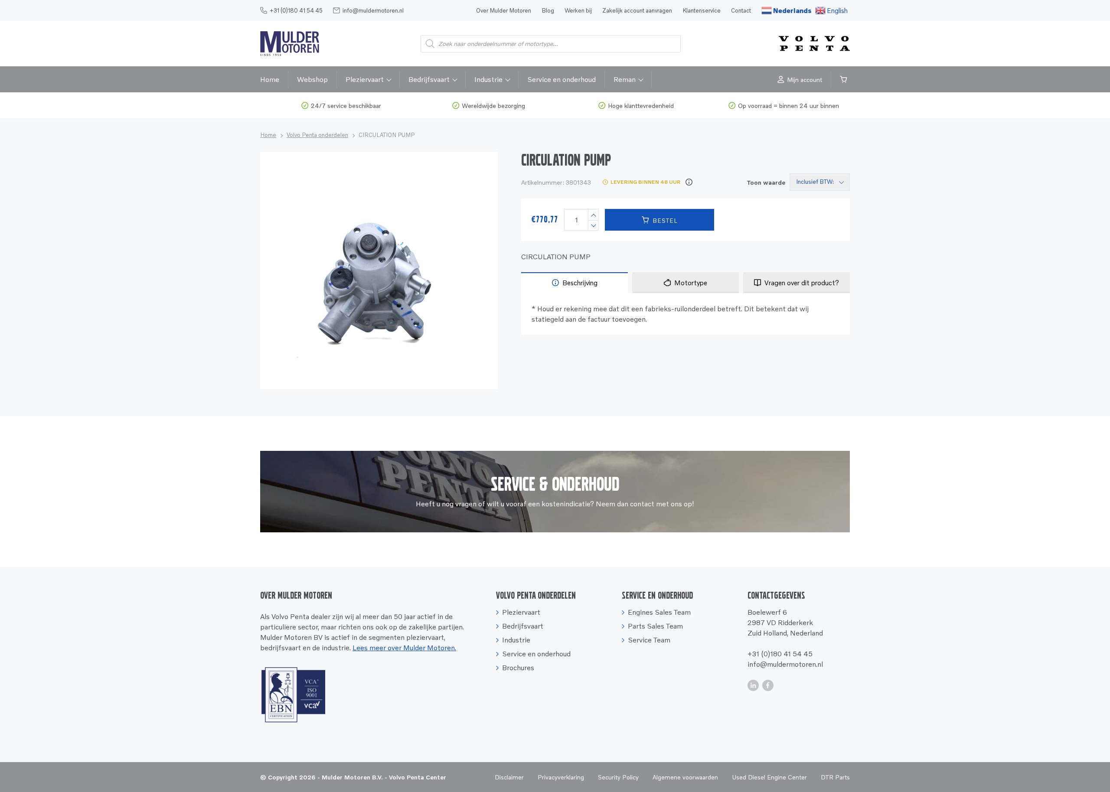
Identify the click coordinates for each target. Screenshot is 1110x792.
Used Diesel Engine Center (769, 777)
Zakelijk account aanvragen (637, 10)
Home (269, 79)
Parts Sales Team (655, 626)
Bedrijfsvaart (429, 79)
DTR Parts (835, 777)
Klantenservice (701, 10)
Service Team (649, 640)
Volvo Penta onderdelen (317, 134)
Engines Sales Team (659, 612)
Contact (741, 10)
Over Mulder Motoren (503, 10)
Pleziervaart (365, 79)
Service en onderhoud (561, 79)
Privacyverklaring (561, 777)
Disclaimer (509, 777)
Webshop (312, 79)
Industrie (488, 79)
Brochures (518, 667)
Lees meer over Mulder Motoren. (404, 647)
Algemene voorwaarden (685, 777)
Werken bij (578, 10)
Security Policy (618, 777)
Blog (548, 10)
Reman (625, 79)
